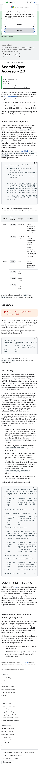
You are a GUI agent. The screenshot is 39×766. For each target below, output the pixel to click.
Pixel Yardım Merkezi (7, 731)
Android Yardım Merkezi (8, 728)
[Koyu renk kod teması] (34, 163)
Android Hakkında (6, 752)
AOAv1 (15, 587)
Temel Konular (19, 62)
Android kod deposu (7, 678)
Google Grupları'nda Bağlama (10, 720)
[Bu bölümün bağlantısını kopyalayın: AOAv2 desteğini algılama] (29, 122)
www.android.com (6, 737)
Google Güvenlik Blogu (8, 712)
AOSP (3, 62)
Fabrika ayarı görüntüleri (8, 689)
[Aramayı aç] (27, 2)
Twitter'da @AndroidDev (8, 706)
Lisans (32, 752)
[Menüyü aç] (3, 2)
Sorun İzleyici (5, 746)
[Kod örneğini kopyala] (36, 163)
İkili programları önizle (7, 686)
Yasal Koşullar (24, 752)
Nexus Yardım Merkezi (7, 734)
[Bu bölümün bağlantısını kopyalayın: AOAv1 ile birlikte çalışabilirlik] (34, 583)
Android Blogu (5, 709)
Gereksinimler (5, 681)
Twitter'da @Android (7, 703)
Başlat (19, 30)
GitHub (3, 695)
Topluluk (16, 752)
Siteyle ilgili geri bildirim (15, 755)
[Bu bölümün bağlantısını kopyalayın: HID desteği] (15, 371)
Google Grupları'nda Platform (9, 715)
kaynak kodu (24, 151)
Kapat (19, 25)
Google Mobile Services (8, 740)
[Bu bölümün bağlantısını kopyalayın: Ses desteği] (15, 305)
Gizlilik (4, 755)
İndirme (3, 684)
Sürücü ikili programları (8, 692)
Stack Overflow (5, 743)
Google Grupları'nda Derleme (10, 718)
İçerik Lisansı (24, 662)
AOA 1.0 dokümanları (10, 97)
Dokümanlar (10, 62)
